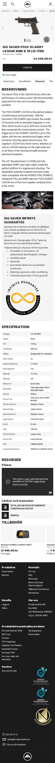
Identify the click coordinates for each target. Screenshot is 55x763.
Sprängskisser (35, 631)
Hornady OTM (8, 652)
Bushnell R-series (10, 649)
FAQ (30, 575)
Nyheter (5, 575)
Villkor (4, 608)
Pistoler (42, 11)
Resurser (40, 81)
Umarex (5, 638)
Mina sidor (33, 579)
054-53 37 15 (11, 734)
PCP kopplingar (9, 641)
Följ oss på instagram (16, 744)
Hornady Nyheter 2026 (12, 631)
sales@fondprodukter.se (18, 739)
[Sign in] (50, 4)
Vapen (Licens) (29, 11)
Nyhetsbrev (33, 593)
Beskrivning (9, 81)
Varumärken (7, 571)
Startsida (5, 11)
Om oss (31, 571)
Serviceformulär (9, 671)
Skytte (15, 11)
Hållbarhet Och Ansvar (38, 589)
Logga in (27, 67)
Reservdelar (34, 634)
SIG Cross (6, 634)
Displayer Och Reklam (12, 645)
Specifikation (25, 81)
